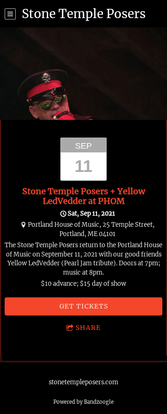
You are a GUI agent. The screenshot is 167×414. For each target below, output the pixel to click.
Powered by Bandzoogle (83, 402)
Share (88, 327)
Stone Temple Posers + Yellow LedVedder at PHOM (83, 196)
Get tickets (83, 306)
